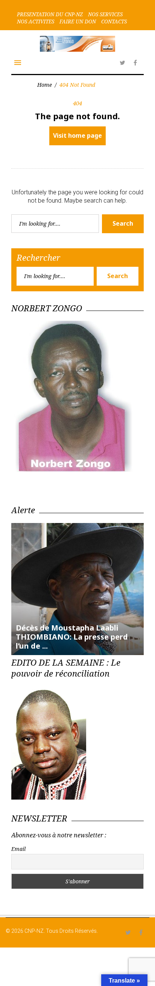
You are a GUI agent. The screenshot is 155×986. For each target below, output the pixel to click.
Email (18, 848)
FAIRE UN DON (77, 21)
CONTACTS (114, 21)
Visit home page (77, 135)
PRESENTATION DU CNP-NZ (50, 14)
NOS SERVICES (105, 14)
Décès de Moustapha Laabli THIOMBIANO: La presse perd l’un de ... (72, 637)
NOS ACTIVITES (35, 21)
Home (44, 84)
